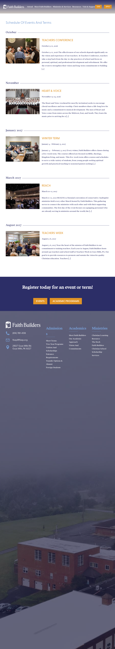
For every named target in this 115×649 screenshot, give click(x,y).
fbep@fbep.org (20, 340)
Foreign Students (53, 367)
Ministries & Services (62, 7)
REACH (46, 185)
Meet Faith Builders (42, 7)
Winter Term (51, 138)
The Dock (96, 342)
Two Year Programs (54, 344)
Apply (108, 6)
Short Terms (51, 341)
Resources (76, 7)
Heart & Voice (51, 91)
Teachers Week (52, 233)
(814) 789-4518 (19, 333)
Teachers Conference (57, 40)
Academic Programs (66, 301)
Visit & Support (89, 7)
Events (40, 301)
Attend (30, 7)
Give (98, 6)
